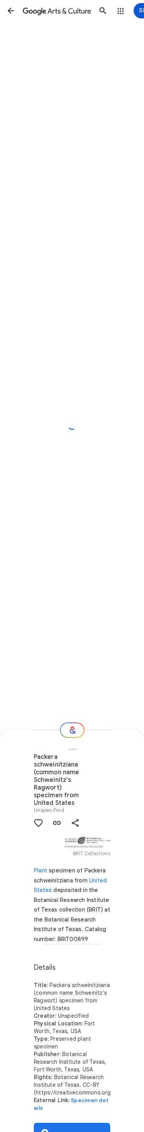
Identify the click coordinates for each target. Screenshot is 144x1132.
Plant (40, 870)
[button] (11, 11)
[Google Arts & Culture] (57, 10)
